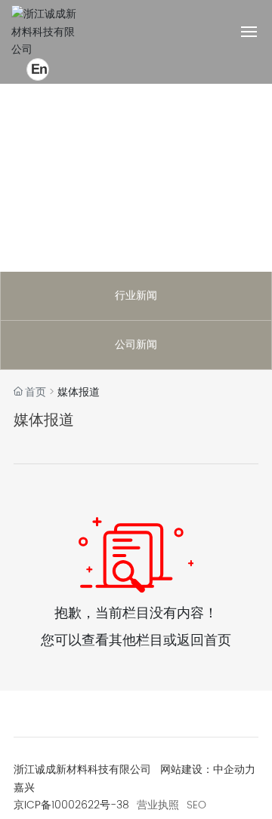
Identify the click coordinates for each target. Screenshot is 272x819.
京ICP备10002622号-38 (71, 805)
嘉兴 (24, 787)
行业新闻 (136, 295)
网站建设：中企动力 (207, 769)
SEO (196, 805)
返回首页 (204, 640)
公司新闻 (136, 344)
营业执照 (158, 805)
